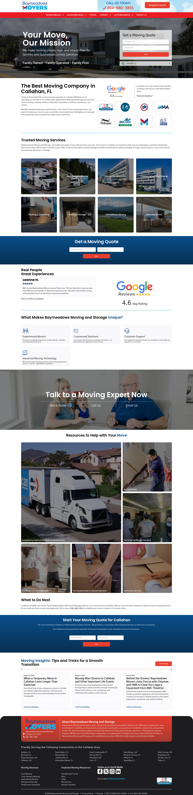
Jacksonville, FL (61, 758)
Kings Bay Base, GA (29, 758)
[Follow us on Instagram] (112, 773)
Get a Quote (58, 405)
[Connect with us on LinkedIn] (118, 773)
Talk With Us (131, 63)
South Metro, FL (61, 752)
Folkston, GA (26, 760)
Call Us (96, 405)
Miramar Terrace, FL (132, 755)
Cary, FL (92, 760)
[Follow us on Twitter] (106, 773)
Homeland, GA (95, 758)
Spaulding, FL (129, 760)
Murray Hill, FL (95, 755)
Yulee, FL (161, 760)
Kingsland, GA (163, 755)
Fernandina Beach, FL (64, 760)
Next (145, 54)
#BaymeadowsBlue (116, 779)
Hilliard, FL (128, 758)
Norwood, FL (26, 755)
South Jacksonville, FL (98, 752)
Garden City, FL (164, 758)
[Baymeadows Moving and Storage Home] (35, 6)
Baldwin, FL (26, 752)
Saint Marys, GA (130, 752)
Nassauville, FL (61, 755)
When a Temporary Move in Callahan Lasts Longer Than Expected (40, 681)
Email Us (132, 405)
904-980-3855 (77, 608)
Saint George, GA (165, 752)
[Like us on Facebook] (100, 773)
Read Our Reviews (144, 96)
